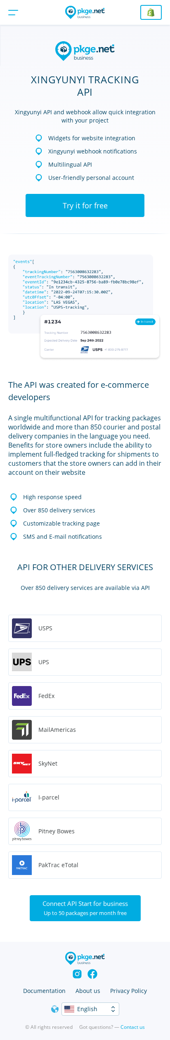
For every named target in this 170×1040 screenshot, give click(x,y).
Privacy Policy (128, 991)
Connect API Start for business (85, 908)
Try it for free (85, 205)
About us (88, 991)
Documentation (44, 991)
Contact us (132, 1027)
